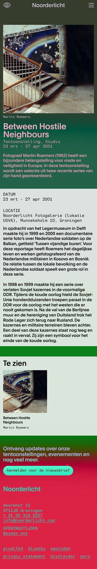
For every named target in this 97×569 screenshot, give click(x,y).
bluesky (37, 548)
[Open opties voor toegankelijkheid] (7, 5)
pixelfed (13, 548)
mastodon (61, 548)
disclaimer (62, 556)
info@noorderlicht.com (29, 520)
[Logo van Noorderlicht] (48, 5)
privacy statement (24, 556)
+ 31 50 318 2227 (22, 515)
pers (85, 556)
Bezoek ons (15, 533)
